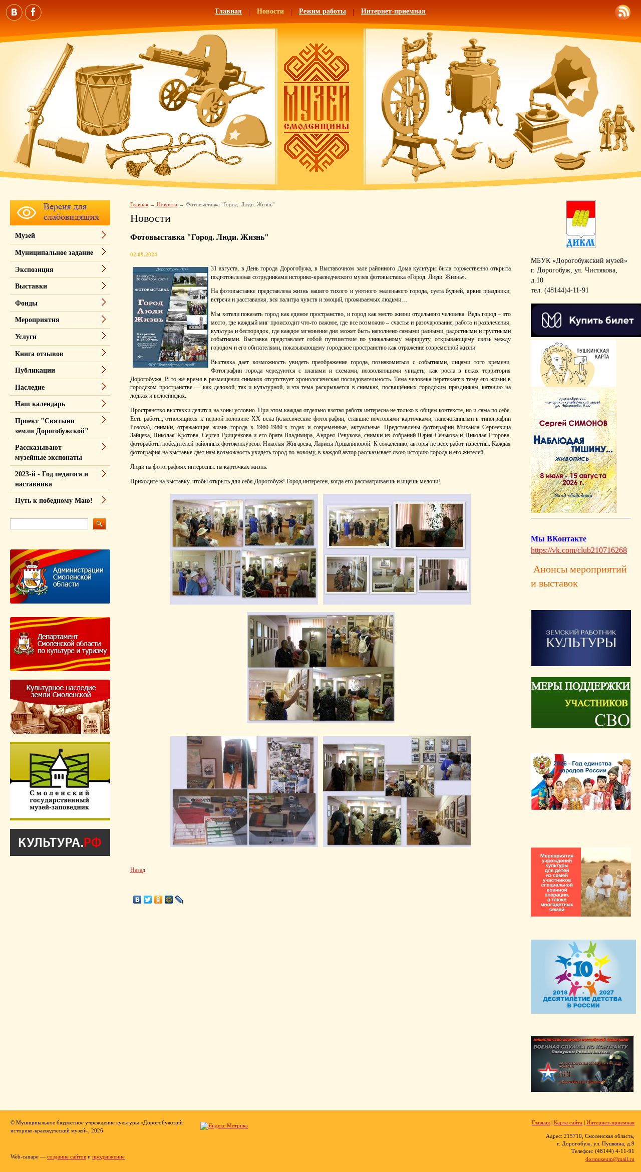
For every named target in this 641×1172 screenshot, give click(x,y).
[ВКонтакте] (137, 899)
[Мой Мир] (169, 899)
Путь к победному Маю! (54, 500)
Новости (270, 11)
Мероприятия (37, 320)
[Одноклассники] (158, 899)
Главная (228, 11)
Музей (25, 235)
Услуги (26, 337)
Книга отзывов (39, 354)
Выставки (31, 286)
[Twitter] (148, 899)
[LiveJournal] (179, 899)
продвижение (108, 1156)
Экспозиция (34, 269)
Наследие (30, 387)
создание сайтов (66, 1156)
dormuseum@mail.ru (609, 1159)
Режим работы (322, 11)
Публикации (35, 370)
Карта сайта (568, 1122)
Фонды (26, 303)
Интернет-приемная (393, 11)
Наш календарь (40, 404)
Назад (137, 869)
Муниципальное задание (54, 252)
